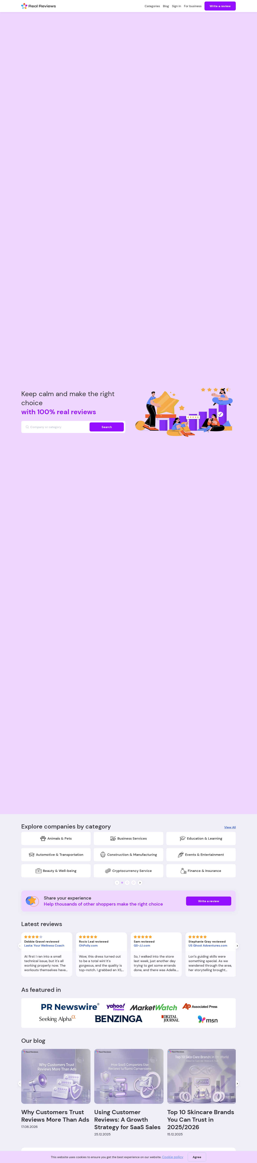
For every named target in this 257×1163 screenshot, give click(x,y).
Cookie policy (172, 1157)
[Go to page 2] (127, 882)
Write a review (220, 6)
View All (230, 827)
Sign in (176, 6)
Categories (152, 6)
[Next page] (237, 946)
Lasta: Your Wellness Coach (44, 945)
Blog (166, 6)
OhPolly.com (88, 945)
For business (192, 6)
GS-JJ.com (142, 945)
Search (107, 427)
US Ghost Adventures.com (208, 945)
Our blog (33, 1041)
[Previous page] (19, 946)
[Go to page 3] (133, 882)
